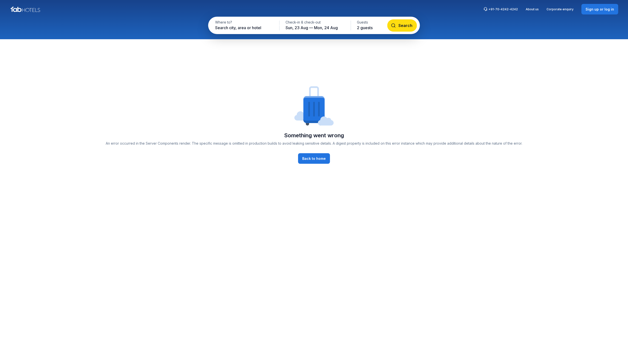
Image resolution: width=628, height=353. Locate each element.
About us (532, 9)
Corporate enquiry (560, 9)
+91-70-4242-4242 (503, 9)
